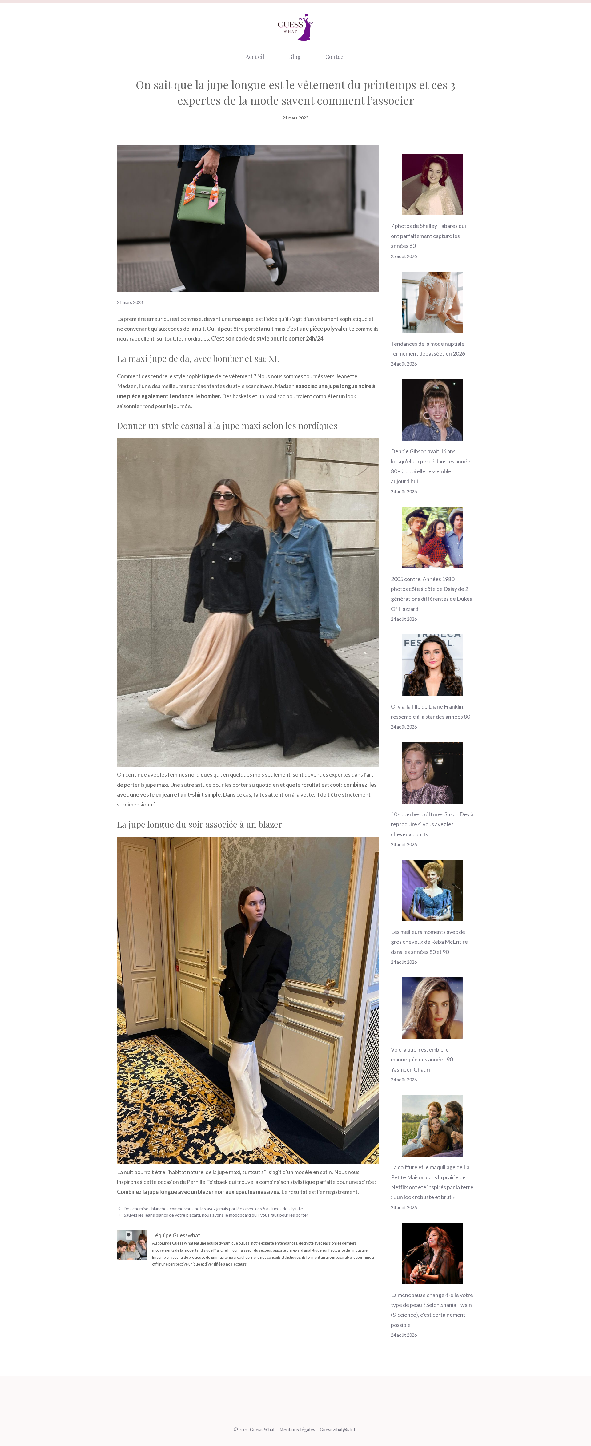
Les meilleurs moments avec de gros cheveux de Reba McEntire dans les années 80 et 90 (429, 941)
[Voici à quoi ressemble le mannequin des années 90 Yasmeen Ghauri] (432, 1034)
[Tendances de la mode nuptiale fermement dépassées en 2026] (432, 328)
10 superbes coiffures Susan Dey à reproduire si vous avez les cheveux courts (432, 824)
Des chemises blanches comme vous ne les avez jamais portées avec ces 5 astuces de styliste (213, 1208)
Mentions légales (297, 1429)
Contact (335, 56)
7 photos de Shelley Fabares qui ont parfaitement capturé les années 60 (428, 235)
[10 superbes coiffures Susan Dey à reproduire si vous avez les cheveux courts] (432, 798)
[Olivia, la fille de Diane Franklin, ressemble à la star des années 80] (432, 691)
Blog (295, 56)
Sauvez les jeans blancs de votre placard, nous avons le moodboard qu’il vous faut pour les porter (216, 1215)
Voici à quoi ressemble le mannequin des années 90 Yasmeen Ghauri (422, 1059)
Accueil (255, 56)
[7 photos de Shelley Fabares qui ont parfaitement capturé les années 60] (432, 210)
